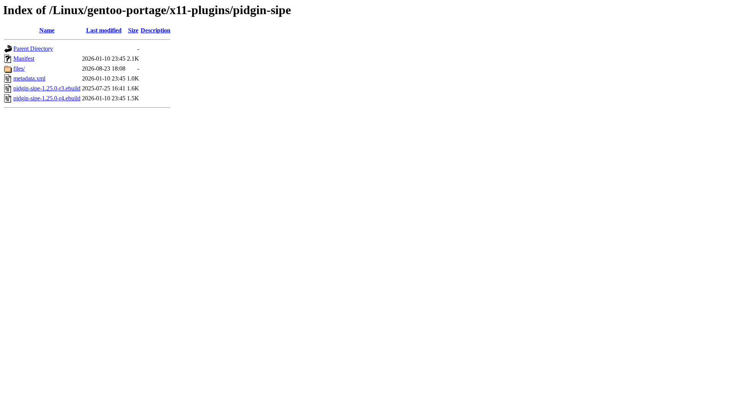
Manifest (23, 58)
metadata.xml (29, 78)
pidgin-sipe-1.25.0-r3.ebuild (46, 88)
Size (133, 30)
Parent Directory (33, 48)
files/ (19, 68)
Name (47, 30)
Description (155, 30)
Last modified (104, 30)
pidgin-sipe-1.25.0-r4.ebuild (46, 98)
